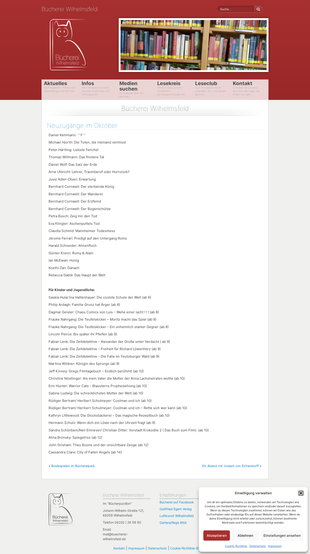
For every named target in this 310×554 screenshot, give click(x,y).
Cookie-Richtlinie (236, 546)
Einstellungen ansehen (282, 535)
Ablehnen (245, 535)
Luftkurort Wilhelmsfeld (177, 516)
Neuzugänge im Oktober (82, 125)
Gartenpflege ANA (173, 522)
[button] (301, 493)
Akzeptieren (217, 535)
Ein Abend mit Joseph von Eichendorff (230, 466)
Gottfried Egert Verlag (176, 509)
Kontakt (119, 548)
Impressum (275, 546)
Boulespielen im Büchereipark (73, 466)
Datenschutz (257, 546)
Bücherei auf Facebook (177, 502)
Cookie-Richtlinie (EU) (186, 548)
